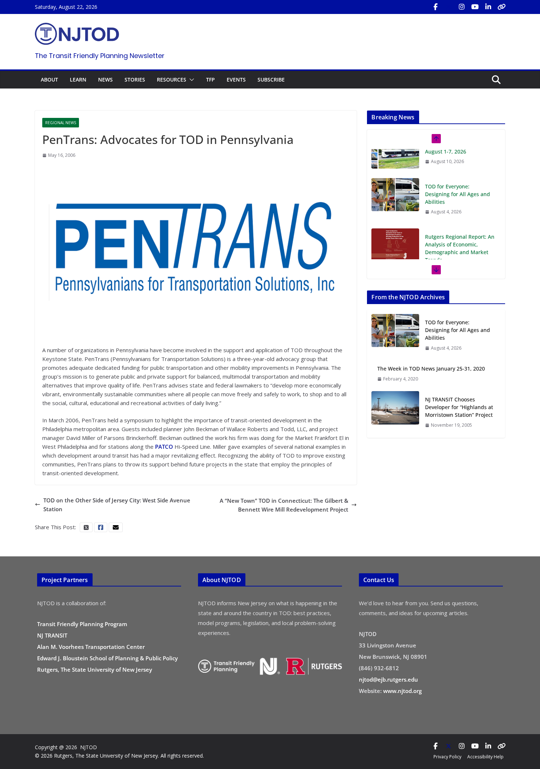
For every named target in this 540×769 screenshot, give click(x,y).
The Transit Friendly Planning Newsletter (100, 55)
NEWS (105, 79)
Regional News (60, 122)
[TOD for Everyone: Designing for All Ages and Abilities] (395, 165)
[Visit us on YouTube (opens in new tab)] (475, 7)
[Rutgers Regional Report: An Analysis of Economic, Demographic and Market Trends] (395, 215)
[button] (190, 80)
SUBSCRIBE (271, 79)
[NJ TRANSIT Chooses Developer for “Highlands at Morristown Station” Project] (395, 412)
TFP (210, 79)
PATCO (164, 446)
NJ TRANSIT (52, 635)
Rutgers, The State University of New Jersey (94, 669)
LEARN (78, 79)
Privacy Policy (447, 757)
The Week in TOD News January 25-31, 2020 (431, 368)
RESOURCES (171, 79)
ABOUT (49, 79)
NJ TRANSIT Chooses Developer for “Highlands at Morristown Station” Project (459, 407)
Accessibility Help (485, 757)
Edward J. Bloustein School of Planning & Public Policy (107, 658)
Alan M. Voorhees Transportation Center (91, 646)
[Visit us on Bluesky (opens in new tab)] (501, 7)
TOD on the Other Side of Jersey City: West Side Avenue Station (116, 505)
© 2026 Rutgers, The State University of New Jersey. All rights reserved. (119, 755)
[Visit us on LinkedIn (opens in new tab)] (488, 7)
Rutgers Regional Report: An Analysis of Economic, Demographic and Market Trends (459, 219)
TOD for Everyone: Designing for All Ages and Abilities (457, 165)
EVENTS (236, 79)
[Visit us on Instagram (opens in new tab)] (461, 7)
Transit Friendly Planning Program (82, 624)
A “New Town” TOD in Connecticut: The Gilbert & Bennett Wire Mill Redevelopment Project (284, 505)
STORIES (135, 79)
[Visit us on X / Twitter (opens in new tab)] (448, 7)
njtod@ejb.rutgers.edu (388, 679)
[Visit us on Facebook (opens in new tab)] (435, 7)
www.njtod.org (402, 690)
